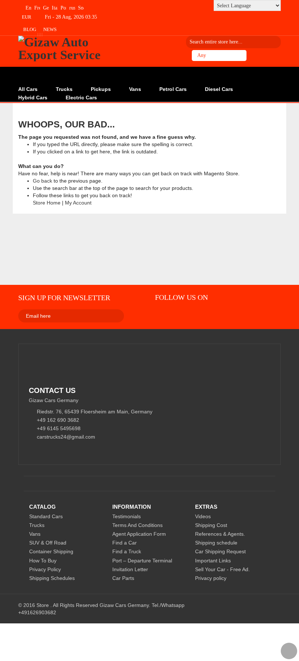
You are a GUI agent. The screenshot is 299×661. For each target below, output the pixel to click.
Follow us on (181, 297)
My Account (78, 203)
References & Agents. (220, 534)
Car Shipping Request (220, 551)
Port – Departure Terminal (142, 560)
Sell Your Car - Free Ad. (222, 569)
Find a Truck (126, 551)
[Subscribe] (89, 315)
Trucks (64, 89)
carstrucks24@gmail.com (66, 437)
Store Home (47, 203)
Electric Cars (81, 97)
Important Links (213, 560)
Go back (42, 181)
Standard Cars (46, 516)
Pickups (101, 89)
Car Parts (123, 578)
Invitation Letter (130, 569)
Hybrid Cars (32, 97)
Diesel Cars (219, 89)
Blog (29, 29)
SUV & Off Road (47, 543)
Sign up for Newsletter (64, 298)
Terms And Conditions (137, 525)
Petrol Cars (173, 89)
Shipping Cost (211, 525)
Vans (135, 89)
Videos (203, 516)
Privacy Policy (45, 569)
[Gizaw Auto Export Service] (61, 48)
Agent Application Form (139, 534)
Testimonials (126, 516)
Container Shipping (51, 551)
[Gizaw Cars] (159, 313)
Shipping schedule (216, 543)
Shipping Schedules (52, 578)
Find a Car (124, 543)
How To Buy (43, 560)
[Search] (273, 42)
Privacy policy (210, 578)
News (50, 29)
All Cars (28, 89)
